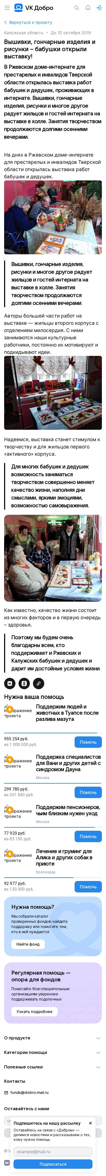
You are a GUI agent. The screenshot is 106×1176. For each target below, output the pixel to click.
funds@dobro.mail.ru (29, 1092)
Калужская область (23, 32)
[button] (53, 1038)
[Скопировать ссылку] (38, 683)
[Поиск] (77, 7)
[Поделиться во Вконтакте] (9, 683)
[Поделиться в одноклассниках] (24, 683)
